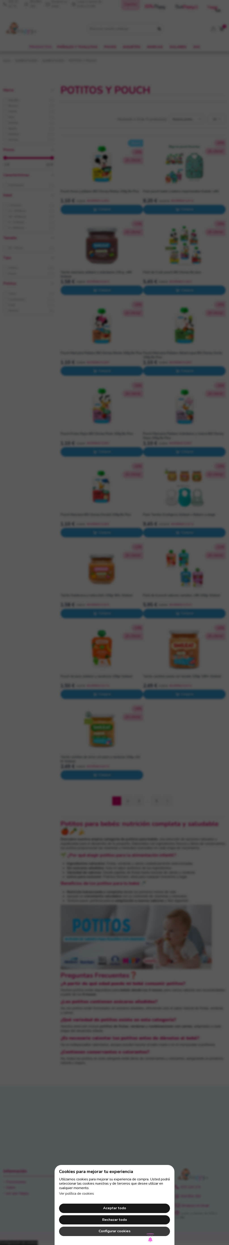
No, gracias (114, 656)
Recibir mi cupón (140, 637)
